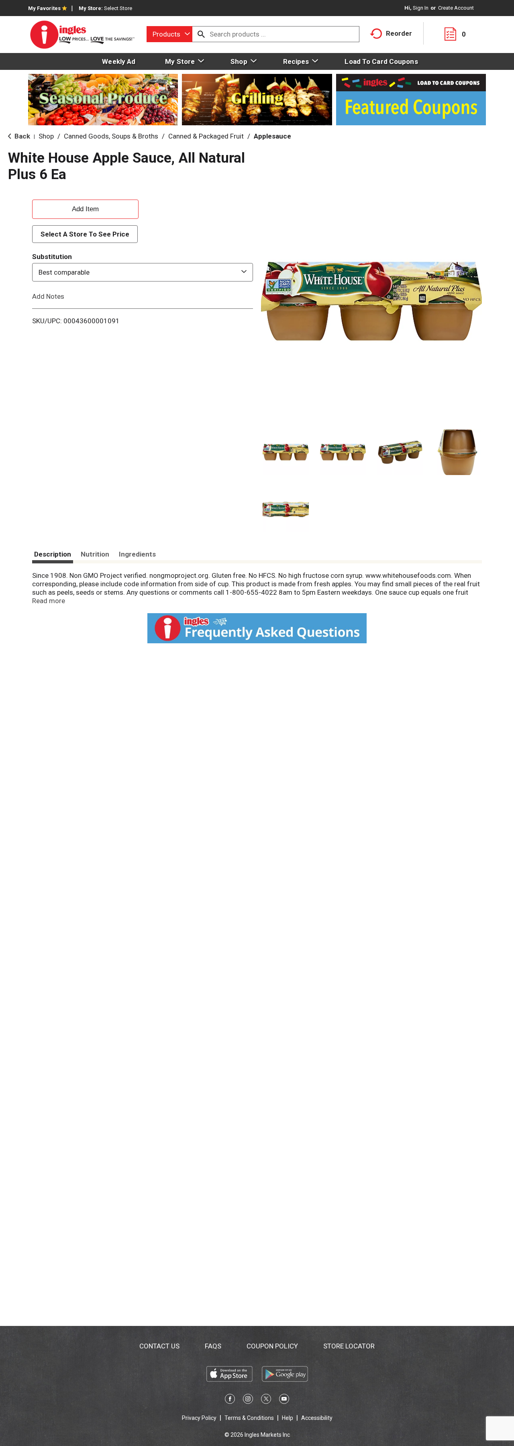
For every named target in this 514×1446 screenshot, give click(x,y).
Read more (48, 601)
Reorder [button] (399, 33)
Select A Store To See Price (85, 234)
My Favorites (44, 8)
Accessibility (316, 1418)
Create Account (456, 8)
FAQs (213, 1346)
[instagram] (248, 1400)
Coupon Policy (272, 1346)
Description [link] (52, 554)
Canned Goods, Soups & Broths (111, 136)
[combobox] (169, 34)
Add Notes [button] (48, 296)
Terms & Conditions (249, 1418)
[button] (285, 452)
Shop (46, 136)
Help (287, 1418)
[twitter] (266, 1400)
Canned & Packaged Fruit (206, 136)
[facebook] (230, 1400)
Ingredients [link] (137, 554)
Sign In (420, 8)
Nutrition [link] (95, 554)
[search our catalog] (201, 34)
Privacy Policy (199, 1418)
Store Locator (349, 1346)
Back (21, 136)
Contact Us (159, 1346)
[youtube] (284, 1400)
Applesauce (272, 136)
